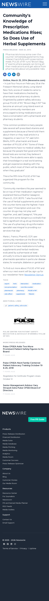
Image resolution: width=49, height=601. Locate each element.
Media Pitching (9, 447)
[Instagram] (15, 544)
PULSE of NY (32, 290)
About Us (6, 473)
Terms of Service (10, 548)
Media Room (8, 457)
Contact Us (7, 519)
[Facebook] (4, 544)
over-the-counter (27, 287)
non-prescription (11, 287)
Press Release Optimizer (13, 464)
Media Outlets (8, 510)
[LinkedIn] (11, 544)
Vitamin (31, 294)
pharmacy (20, 290)
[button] (45, 4)
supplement (20, 294)
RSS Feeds (7, 506)
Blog (5, 477)
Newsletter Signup (33, 275)
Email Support (8, 523)
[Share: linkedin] (14, 74)
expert (7, 284)
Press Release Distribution (14, 434)
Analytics (6, 454)
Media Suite (8, 440)
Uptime (32, 548)
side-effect (8, 294)
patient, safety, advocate (17, 306)
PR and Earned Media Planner (15, 503)
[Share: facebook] (5, 74)
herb (15, 284)
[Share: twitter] (9, 74)
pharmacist (9, 290)
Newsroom (7, 500)
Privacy (23, 548)
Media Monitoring (10, 450)
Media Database (9, 444)
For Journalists (9, 496)
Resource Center (10, 493)
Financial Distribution (11, 437)
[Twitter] (8, 544)
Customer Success (10, 460)
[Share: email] (18, 74)
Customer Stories (10, 480)
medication (36, 284)
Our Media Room (10, 483)
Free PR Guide (37, 419)
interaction (24, 284)
